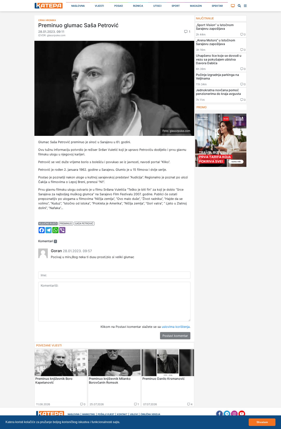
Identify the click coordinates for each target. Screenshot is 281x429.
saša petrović (84, 223)
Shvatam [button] (262, 422)
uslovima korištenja (176, 327)
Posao (118, 5)
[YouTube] (242, 414)
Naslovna (78, 5)
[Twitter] (227, 414)
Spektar (217, 5)
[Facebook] (219, 414)
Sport (176, 5)
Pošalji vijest (106, 414)
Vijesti (99, 5)
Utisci (157, 5)
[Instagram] (234, 414)
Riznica (138, 5)
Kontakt (122, 414)
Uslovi (134, 414)
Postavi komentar (175, 336)
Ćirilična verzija (150, 414)
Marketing (88, 414)
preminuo (66, 223)
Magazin (196, 5)
